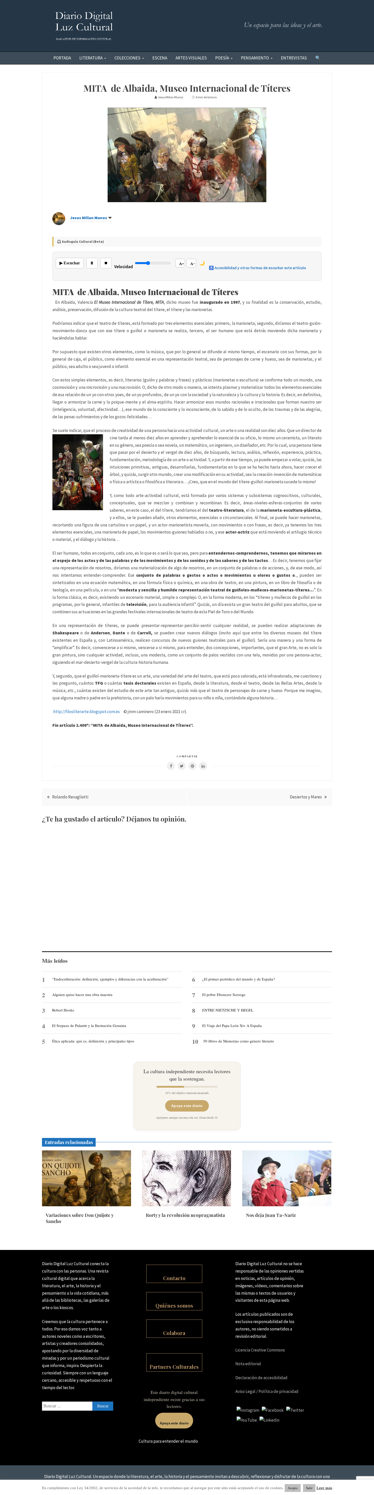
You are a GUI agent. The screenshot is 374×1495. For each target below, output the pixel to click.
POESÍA (222, 58)
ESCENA (159, 58)
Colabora (174, 1332)
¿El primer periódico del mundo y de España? (238, 979)
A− (192, 264)
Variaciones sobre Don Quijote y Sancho (79, 1218)
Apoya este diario (187, 1106)
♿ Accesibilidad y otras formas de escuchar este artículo (257, 267)
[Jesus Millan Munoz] (58, 223)
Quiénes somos (174, 1305)
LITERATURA (91, 58)
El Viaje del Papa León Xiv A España (232, 1025)
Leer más (324, 1488)
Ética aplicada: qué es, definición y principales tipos (93, 1040)
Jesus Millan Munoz (88, 217)
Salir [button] (309, 1488)
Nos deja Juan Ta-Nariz (271, 1215)
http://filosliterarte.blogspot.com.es (86, 711)
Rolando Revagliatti (70, 797)
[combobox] (77, 1406)
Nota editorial (248, 1364)
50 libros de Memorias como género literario (238, 1040)
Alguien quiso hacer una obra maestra (82, 994)
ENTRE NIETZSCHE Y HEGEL (227, 1009)
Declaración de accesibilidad (261, 1377)
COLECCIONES (127, 58)
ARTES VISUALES (191, 58)
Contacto (174, 1278)
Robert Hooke (63, 1009)
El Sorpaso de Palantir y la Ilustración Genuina (89, 1025)
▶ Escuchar (70, 263)
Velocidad (123, 266)
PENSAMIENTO (255, 58)
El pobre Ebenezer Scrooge (224, 994)
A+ (181, 264)
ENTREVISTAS (294, 58)
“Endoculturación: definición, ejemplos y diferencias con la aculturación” (110, 979)
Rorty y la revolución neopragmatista (185, 1215)
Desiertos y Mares (306, 797)
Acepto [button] (293, 1488)
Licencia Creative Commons (260, 1350)
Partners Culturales (174, 1366)
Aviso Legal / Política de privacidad (266, 1391)
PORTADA (62, 58)
